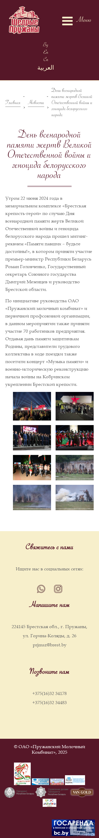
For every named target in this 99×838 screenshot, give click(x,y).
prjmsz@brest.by (50, 645)
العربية (45, 69)
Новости (36, 104)
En (45, 53)
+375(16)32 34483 (49, 702)
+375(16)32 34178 (49, 693)
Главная (13, 104)
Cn (45, 60)
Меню (83, 21)
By (45, 45)
